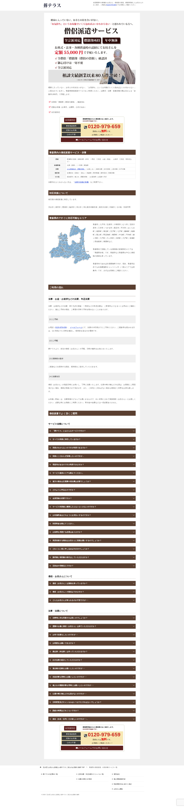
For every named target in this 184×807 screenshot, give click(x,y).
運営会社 (117, 774)
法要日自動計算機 (81, 182)
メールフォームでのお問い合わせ (93, 140)
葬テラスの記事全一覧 (50, 774)
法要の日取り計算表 (85, 779)
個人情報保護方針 (120, 779)
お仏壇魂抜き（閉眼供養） (76, 169)
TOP (63, 767)
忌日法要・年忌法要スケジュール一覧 (91, 774)
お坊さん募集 (118, 789)
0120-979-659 (111, 5)
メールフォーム (76, 327)
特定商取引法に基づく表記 (123, 784)
